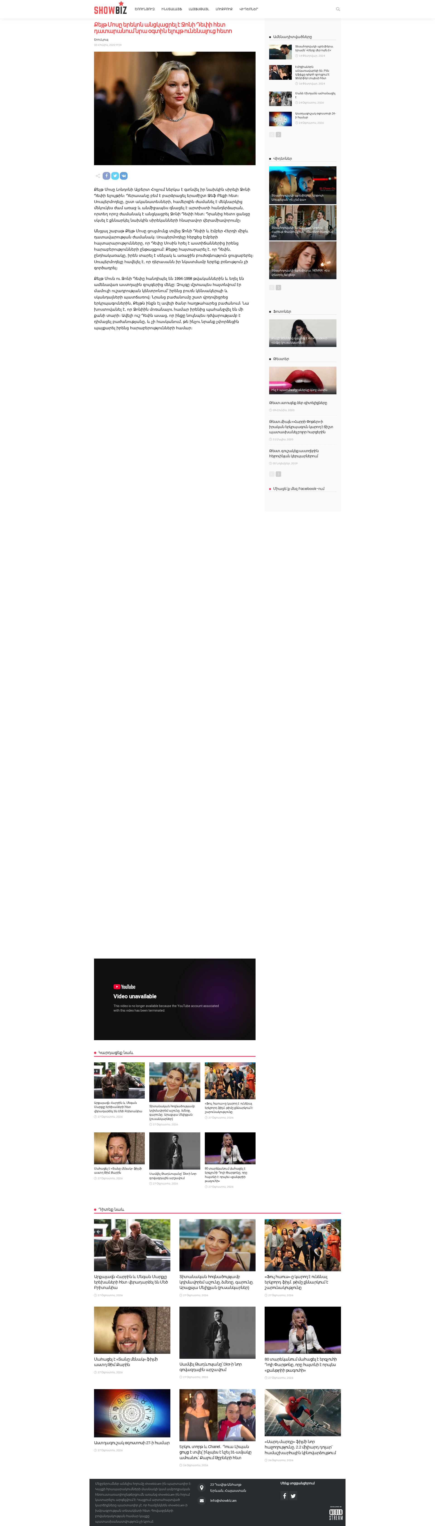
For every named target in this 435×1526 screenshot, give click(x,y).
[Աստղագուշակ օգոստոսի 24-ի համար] (280, 119)
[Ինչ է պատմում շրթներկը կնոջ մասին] (302, 380)
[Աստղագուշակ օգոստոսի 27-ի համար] (132, 1413)
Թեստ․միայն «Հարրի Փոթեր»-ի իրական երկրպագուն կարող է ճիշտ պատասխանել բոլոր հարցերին (301, 427)
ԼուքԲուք (224, 9)
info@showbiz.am (223, 1500)
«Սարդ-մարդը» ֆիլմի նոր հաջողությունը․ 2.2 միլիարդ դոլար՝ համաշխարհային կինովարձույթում (300, 1447)
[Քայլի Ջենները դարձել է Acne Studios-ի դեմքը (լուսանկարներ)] (302, 333)
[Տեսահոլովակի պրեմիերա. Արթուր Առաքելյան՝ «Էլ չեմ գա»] (302, 185)
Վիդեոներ (248, 9)
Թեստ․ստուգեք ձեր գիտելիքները (298, 403)
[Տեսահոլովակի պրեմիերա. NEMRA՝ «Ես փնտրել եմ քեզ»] (302, 260)
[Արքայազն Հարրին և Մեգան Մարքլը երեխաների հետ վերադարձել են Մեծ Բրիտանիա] (119, 1080)
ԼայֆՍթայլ (199, 9)
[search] (338, 9)
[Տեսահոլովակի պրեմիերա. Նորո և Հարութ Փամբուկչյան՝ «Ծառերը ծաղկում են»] (302, 222)
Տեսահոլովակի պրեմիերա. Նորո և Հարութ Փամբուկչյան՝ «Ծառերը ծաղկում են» (302, 232)
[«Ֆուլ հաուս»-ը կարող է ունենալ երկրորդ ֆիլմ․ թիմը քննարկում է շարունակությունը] (230, 1081)
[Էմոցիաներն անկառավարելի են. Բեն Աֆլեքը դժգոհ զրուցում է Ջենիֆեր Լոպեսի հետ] (280, 72)
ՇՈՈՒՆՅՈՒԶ (145, 9)
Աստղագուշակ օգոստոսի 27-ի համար (131, 1443)
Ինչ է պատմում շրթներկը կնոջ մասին (299, 390)
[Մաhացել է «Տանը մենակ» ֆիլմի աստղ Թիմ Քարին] (119, 1148)
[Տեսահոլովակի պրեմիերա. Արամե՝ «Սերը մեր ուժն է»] (280, 52)
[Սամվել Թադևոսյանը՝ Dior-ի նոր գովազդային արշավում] (174, 1151)
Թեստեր (281, 358)
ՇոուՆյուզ (101, 39)
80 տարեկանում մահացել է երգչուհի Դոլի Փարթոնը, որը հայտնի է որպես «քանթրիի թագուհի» (301, 1365)
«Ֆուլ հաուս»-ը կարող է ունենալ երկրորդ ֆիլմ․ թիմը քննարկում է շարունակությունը (229, 1108)
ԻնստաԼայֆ (172, 9)
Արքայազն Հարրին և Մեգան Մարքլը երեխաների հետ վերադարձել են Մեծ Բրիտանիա (118, 1107)
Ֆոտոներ (282, 311)
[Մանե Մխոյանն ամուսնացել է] (280, 99)
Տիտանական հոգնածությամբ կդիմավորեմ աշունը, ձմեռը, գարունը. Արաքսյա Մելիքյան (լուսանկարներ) (216, 1282)
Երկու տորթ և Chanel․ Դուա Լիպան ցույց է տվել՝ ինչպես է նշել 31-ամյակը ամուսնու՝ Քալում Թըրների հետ (215, 1452)
